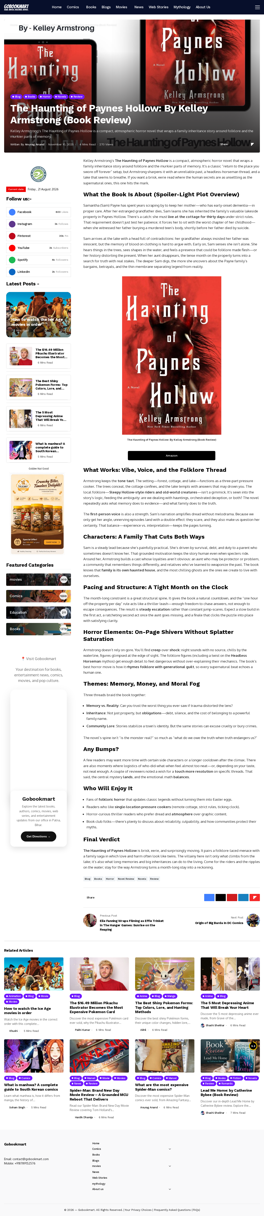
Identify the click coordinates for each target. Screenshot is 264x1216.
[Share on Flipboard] (252, 144)
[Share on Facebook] (232, 144)
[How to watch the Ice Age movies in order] (38, 314)
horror (110, 878)
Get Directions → (39, 836)
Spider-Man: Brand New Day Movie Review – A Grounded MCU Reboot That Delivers (99, 1094)
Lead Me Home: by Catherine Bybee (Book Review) (226, 1092)
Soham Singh (17, 1107)
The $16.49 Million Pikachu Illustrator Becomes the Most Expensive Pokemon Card (50, 357)
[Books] (38, 629)
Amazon (172, 455)
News (95, 1172)
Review (154, 878)
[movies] (38, 579)
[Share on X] (237, 144)
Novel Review (126, 878)
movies (96, 1166)
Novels (142, 878)
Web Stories (99, 1177)
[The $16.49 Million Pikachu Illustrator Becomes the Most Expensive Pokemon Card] (20, 356)
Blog (25, 25)
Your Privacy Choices (138, 1209)
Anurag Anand (34, 144)
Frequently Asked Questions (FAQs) (177, 1209)
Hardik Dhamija (84, 1117)
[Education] (38, 612)
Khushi (13, 1030)
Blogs (95, 1160)
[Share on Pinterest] (242, 144)
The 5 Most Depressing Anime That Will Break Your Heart (50, 418)
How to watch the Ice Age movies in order (37, 322)
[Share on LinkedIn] (247, 144)
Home (14, 25)
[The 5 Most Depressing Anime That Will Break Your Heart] (20, 419)
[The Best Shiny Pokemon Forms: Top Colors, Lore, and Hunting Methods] (20, 387)
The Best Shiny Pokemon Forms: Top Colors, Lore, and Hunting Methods (51, 386)
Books (98, 878)
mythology (98, 1183)
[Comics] (38, 596)
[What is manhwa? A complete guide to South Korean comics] (20, 450)
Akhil (143, 1029)
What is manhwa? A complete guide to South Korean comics (50, 449)
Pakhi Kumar (82, 1029)
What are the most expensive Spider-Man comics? (161, 1087)
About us (98, 1189)
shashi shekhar (215, 1025)
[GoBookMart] (16, 7)
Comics (96, 1148)
